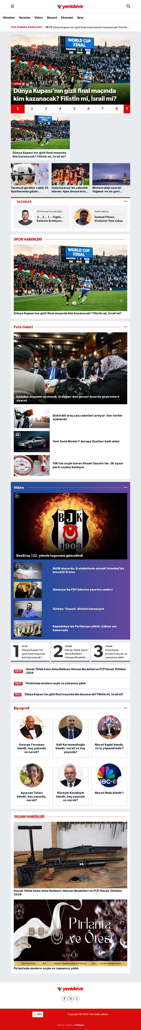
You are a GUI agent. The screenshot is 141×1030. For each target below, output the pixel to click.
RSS (39, 1014)
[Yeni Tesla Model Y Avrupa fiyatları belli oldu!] (32, 441)
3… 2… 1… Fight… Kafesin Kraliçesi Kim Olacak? (50, 219)
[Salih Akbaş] (82, 216)
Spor (80, 17)
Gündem (9, 17)
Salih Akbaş (101, 211)
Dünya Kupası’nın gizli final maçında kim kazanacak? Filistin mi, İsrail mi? (87, 27)
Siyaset (52, 17)
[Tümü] (125, 708)
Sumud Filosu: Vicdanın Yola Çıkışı (108, 219)
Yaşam (68, 646)
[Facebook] (64, 998)
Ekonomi (67, 17)
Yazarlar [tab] (24, 201)
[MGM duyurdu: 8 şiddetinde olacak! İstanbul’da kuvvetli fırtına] (28, 570)
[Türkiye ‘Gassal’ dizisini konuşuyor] (28, 609)
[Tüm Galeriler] (125, 327)
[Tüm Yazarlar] (125, 201)
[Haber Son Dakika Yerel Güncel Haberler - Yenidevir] (70, 6)
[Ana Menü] (12, 6)
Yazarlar (24, 17)
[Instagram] (77, 998)
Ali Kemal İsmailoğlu (49, 211)
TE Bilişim (79, 1025)
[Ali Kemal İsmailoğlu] (25, 216)
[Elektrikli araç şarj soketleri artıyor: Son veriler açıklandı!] (32, 417)
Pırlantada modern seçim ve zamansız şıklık (116, 654)
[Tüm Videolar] (125, 487)
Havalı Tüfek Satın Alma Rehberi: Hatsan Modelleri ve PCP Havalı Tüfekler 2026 (76, 654)
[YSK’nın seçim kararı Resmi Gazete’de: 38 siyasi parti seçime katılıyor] (32, 465)
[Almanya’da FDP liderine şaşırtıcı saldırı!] (28, 589)
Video (39, 17)
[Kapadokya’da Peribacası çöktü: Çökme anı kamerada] (28, 628)
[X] (70, 998)
